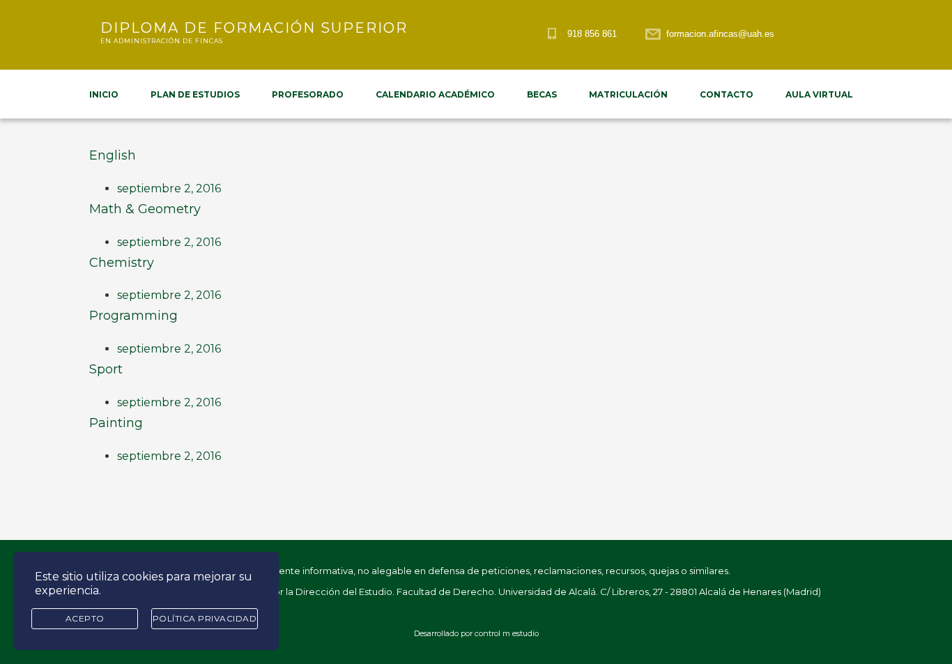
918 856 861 (592, 34)
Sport (106, 369)
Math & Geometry (145, 209)
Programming (133, 315)
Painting (116, 423)
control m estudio (507, 633)
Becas (542, 94)
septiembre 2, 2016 (169, 188)
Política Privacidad (205, 618)
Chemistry (121, 262)
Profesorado (308, 94)
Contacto (726, 94)
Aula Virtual (819, 94)
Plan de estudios (195, 94)
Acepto (85, 618)
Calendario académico (435, 94)
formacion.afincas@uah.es (720, 34)
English (112, 155)
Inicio (103, 94)
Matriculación (628, 94)
